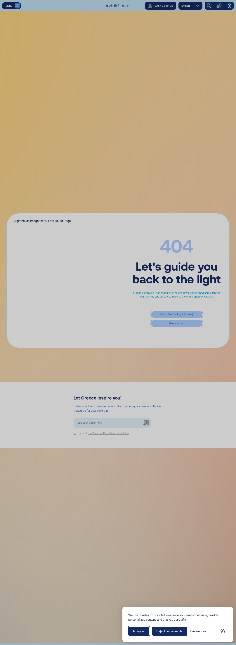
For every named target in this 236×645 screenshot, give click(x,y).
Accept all (138, 631)
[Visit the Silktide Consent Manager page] (222, 631)
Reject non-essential (169, 631)
